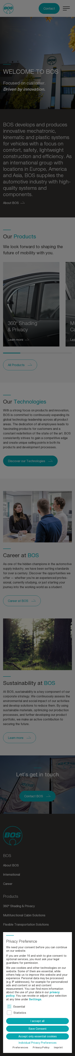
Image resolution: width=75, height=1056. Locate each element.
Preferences (20, 1047)
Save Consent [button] (37, 1028)
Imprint (58, 1047)
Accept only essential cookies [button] (37, 1036)
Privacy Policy (41, 1047)
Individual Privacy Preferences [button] (38, 1042)
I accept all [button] (37, 1021)
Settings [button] (35, 999)
